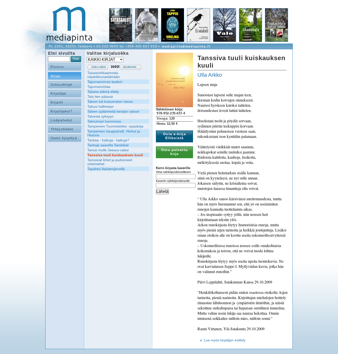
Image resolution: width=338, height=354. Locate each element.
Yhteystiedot (61, 129)
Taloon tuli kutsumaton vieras (110, 101)
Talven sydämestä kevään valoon (113, 111)
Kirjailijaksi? (61, 111)
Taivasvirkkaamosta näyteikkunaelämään (103, 75)
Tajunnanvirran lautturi (104, 82)
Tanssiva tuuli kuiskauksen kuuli (115, 155)
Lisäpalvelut (61, 120)
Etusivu (57, 67)
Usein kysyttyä (63, 138)
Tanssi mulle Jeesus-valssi (108, 150)
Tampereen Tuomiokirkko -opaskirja (115, 126)
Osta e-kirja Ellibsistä (174, 136)
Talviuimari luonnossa (104, 121)
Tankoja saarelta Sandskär (108, 145)
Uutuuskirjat (61, 84)
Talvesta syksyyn (100, 116)
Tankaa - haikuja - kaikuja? (108, 140)
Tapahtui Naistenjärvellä (106, 169)
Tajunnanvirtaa (98, 87)
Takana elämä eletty (103, 92)
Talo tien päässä (100, 97)
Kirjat (56, 76)
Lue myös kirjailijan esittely (224, 340)
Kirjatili (56, 102)
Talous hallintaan (100, 106)
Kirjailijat (58, 93)
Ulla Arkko (209, 75)
